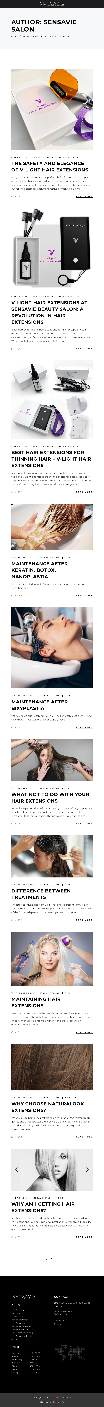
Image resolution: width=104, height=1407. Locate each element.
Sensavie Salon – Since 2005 (58, 1397)
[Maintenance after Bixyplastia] (52, 647)
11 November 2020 (23, 558)
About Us (15, 1339)
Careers (57, 1324)
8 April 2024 (19, 157)
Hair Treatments (18, 1323)
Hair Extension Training (22, 1333)
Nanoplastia (17, 1316)
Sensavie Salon (43, 157)
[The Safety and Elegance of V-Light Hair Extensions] (52, 109)
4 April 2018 (19, 1198)
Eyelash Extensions (20, 1329)
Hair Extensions (69, 157)
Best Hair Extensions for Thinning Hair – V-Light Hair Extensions (51, 459)
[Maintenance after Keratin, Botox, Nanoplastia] (52, 527)
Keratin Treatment (19, 1320)
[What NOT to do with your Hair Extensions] (52, 760)
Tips (68, 558)
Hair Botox (16, 1313)
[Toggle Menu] (4, 4)
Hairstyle (71, 1098)
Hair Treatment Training (22, 1336)
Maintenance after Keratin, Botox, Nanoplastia (39, 570)
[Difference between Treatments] (52, 856)
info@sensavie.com (63, 1311)
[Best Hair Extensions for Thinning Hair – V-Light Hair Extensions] (52, 399)
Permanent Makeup (21, 1326)
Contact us (59, 1320)
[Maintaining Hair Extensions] (52, 959)
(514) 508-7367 (60, 1314)
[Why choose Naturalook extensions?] (52, 1067)
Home (14, 36)
